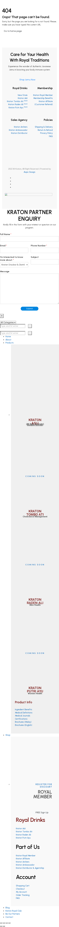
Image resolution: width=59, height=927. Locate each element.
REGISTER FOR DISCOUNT (44, 785)
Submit (29, 308)
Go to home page (13, 31)
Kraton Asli (22, 98)
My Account (21, 892)
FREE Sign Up (42, 812)
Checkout (20, 889)
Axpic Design (29, 172)
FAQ (51, 136)
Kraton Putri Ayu (18, 107)
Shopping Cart (22, 885)
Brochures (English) (23, 725)
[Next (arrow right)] (4, 926)
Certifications (21, 719)
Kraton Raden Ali (17, 104)
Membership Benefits (43, 98)
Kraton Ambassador (18, 130)
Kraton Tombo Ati (17, 101)
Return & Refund (45, 130)
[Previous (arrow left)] (1, 926)
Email (3, 245)
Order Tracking (23, 895)
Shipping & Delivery (44, 127)
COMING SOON (35, 476)
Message (4, 271)
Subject (35, 257)
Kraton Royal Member (43, 95)
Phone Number (39, 245)
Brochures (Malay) (23, 722)
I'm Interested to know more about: (11, 258)
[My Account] (3, 5)
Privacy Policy (46, 133)
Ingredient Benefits (23, 709)
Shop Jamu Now (27, 79)
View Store (22, 95)
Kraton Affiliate (23, 858)
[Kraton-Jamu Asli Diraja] (6, 2)
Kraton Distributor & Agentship (30, 868)
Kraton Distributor (19, 133)
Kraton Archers (20, 127)
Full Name (5, 234)
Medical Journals (22, 715)
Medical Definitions (23, 712)
